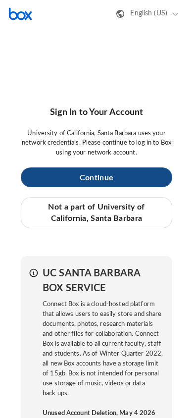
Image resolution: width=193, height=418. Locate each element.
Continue (96, 178)
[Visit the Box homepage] (20, 13)
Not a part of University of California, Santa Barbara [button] (96, 212)
